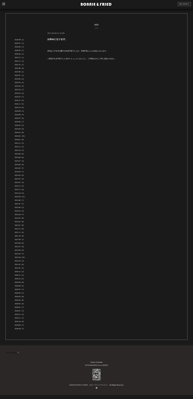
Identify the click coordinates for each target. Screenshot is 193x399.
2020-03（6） (20, 304)
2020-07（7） (20, 289)
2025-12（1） (20, 57)
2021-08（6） (20, 243)
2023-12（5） (20, 143)
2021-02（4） (20, 264)
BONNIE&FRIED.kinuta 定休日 (96, 365)
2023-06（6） (20, 164)
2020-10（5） (20, 279)
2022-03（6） (20, 218)
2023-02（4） (20, 179)
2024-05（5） (20, 125)
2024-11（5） (20, 104)
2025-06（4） (20, 79)
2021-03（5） (20, 261)
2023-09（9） (20, 154)
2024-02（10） (20, 136)
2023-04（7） (20, 172)
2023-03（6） (20, 175)
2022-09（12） (20, 197)
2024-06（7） (20, 122)
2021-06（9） (20, 250)
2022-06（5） (20, 207)
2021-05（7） (20, 254)
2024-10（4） (20, 107)
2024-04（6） (20, 129)
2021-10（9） (20, 236)
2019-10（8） (20, 321)
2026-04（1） (20, 54)
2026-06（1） (20, 47)
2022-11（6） (20, 189)
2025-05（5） (20, 82)
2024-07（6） (20, 118)
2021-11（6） (20, 232)
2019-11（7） (20, 318)
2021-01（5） (20, 268)
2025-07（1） (20, 75)
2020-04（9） (20, 300)
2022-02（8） (20, 222)
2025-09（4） (20, 68)
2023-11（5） (20, 147)
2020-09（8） (20, 282)
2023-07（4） (20, 161)
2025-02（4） (20, 93)
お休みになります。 (57, 39)
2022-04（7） (20, 214)
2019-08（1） (20, 329)
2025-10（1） (20, 65)
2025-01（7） (20, 97)
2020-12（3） (20, 271)
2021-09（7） (20, 239)
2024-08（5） (20, 114)
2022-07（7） (20, 204)
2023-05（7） (20, 168)
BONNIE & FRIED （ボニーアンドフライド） (91, 385)
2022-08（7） (20, 200)
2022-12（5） (20, 186)
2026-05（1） (20, 50)
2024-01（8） (20, 139)
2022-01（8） (20, 225)
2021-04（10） (20, 257)
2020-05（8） (20, 296)
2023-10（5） (20, 150)
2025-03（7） (20, 90)
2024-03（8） (20, 132)
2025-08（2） (20, 72)
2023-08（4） (20, 157)
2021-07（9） (20, 246)
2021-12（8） (20, 229)
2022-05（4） (20, 211)
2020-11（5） (20, 275)
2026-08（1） (20, 40)
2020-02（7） (20, 307)
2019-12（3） (20, 314)
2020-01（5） (20, 311)
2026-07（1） (20, 43)
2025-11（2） (20, 61)
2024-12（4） (20, 100)
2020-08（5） (20, 286)
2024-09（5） (20, 111)
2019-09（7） (20, 325)
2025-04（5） (20, 86)
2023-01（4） (20, 182)
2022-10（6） (20, 193)
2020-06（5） (20, 293)
